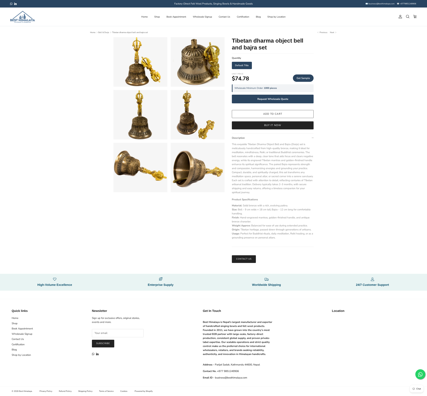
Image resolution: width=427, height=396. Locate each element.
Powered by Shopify (144, 391)
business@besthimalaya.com (231, 377)
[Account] (399, 17)
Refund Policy (65, 391)
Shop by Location (276, 16)
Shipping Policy (85, 391)
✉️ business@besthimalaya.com (379, 3)
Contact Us (224, 16)
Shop (157, 16)
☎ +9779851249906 (406, 3)
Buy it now (272, 125)
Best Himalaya (25, 391)
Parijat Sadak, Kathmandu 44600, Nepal (237, 364)
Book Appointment (176, 16)
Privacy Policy (46, 391)
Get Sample (303, 78)
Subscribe (103, 343)
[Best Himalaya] (22, 17)
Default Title (242, 65)
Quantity (236, 58)
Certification (243, 16)
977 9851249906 (228, 371)
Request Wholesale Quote (272, 99)
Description (238, 138)
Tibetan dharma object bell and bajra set (130, 32)
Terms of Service (106, 391)
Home (144, 16)
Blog (258, 16)
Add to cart (272, 114)
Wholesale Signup (202, 16)
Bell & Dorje (103, 32)
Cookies (123, 391)
